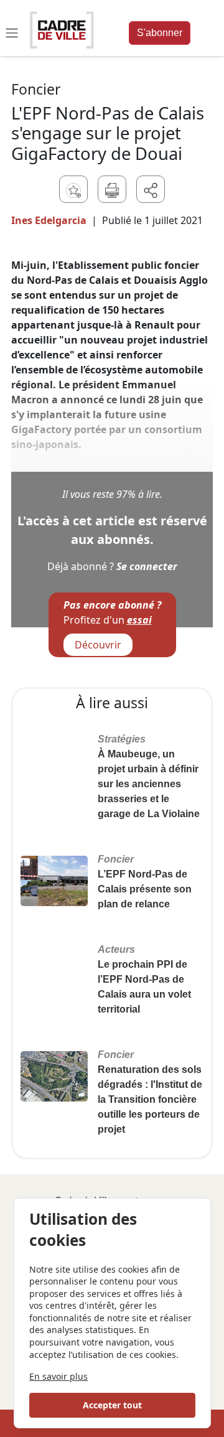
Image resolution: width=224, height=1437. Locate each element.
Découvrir (98, 645)
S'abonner (159, 32)
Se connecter (146, 566)
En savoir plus (58, 1376)
